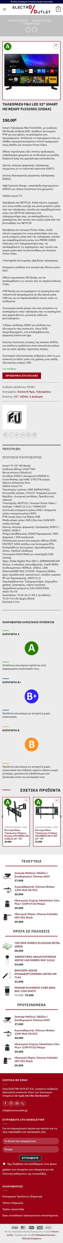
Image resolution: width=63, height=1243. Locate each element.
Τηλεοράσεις (31, 23)
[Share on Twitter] (17, 435)
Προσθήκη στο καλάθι (22, 375)
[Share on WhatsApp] (5, 435)
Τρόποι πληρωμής (12, 1202)
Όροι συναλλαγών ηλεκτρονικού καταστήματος (30, 1215)
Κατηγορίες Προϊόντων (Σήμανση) (22, 1196)
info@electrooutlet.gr (15, 1110)
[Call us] (23, 1103)
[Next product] (28, 29)
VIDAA (24, 396)
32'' (16, 396)
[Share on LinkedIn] (34, 435)
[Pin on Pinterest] (28, 435)
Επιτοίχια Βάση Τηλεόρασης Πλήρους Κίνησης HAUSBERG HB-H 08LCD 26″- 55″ (16, 834)
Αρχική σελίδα (18, 20)
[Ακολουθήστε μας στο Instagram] (11, 1103)
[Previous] (3, 823)
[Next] (60, 823)
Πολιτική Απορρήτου (31, 1238)
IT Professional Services (43, 1235)
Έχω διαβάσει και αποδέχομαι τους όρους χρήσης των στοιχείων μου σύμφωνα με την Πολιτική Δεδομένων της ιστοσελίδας (29, 1168)
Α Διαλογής (36, 396)
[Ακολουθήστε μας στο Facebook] (5, 1103)
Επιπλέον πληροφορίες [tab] (22, 457)
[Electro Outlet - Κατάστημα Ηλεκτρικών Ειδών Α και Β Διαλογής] (31, 9)
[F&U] (14, 417)
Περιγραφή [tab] (11, 449)
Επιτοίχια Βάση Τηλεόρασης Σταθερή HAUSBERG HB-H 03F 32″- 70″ (46, 834)
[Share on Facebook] (11, 435)
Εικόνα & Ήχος (41, 20)
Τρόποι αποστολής (13, 1209)
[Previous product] (34, 29)
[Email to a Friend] (23, 435)
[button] (4, 9)
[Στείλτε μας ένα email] (17, 1103)
